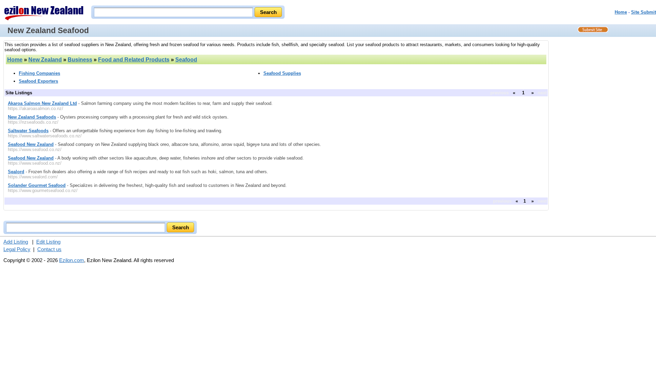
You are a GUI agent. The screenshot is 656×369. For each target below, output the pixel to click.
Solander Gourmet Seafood (37, 185)
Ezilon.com (71, 260)
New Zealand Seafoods (32, 117)
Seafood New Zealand (31, 144)
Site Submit (643, 12)
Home (621, 12)
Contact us (49, 249)
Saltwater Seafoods (28, 130)
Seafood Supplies (282, 73)
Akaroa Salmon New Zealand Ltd (42, 103)
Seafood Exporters (38, 81)
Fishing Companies (39, 73)
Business (80, 60)
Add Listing (15, 242)
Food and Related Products (133, 60)
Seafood (186, 60)
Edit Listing (48, 242)
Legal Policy (16, 249)
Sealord (16, 171)
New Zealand (45, 60)
